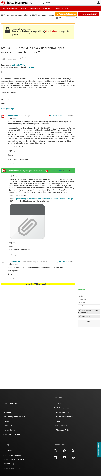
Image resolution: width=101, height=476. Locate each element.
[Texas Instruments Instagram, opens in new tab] (55, 452)
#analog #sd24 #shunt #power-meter (88, 311)
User (98, 2)
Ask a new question (89, 14)
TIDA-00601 (31, 67)
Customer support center (63, 417)
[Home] (18, 3)
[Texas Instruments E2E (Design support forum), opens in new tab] (64, 458)
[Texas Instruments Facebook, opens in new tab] (64, 452)
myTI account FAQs (61, 430)
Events (6, 421)
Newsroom (7, 412)
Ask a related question (67, 14)
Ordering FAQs (9, 464)
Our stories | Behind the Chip (14, 417)
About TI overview (10, 403)
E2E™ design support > (10, 8)
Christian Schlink (11, 59)
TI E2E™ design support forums (66, 408)
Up (9, 164)
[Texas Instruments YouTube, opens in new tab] (73, 458)
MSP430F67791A (88, 316)
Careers (6, 408)
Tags (88, 321)
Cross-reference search (63, 412)
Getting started (57, 8)
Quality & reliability (61, 426)
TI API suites (8, 450)
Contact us (58, 403)
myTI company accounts (12, 455)
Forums (23, 8)
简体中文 (68, 8)
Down (15, 164)
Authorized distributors (12, 468)
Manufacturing (9, 430)
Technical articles (34, 8)
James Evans (13, 116)
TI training (46, 8)
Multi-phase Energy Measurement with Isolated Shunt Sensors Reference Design (42, 199)
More (89, 325)
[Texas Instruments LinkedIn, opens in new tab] (55, 458)
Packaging (58, 421)
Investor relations (10, 426)
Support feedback (99, 449)
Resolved (82, 289)
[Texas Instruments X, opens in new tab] (73, 452)
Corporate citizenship (11, 434)
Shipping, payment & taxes (13, 459)
